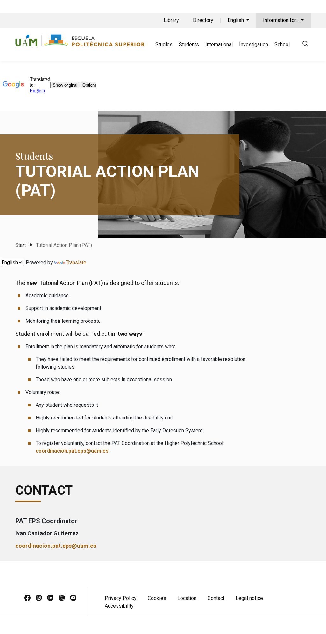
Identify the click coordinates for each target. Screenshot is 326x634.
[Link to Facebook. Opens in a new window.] (27, 598)
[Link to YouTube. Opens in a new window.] (73, 598)
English (236, 20)
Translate (76, 262)
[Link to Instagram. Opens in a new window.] (39, 598)
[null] (305, 44)
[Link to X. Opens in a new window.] (62, 598)
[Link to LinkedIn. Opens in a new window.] (50, 598)
